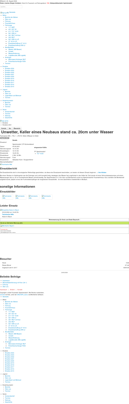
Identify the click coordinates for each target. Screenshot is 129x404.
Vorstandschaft (10, 112)
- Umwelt (10, 51)
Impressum (6, 281)
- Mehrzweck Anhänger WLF (17, 59)
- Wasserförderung (13, 53)
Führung (7, 21)
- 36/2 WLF (11, 37)
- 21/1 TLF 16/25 (13, 31)
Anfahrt (12, 290)
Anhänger (8, 57)
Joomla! (2, 295)
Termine (7, 63)
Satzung (7, 116)
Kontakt (19, 290)
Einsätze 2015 (9, 86)
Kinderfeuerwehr (8, 100)
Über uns (8, 19)
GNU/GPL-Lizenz (22, 295)
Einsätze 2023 (9, 70)
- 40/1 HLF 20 (12, 29)
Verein (5, 110)
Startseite (12, 12)
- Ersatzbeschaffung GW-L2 (16, 45)
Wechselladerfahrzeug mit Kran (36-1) (15, 283)
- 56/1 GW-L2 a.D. (13, 39)
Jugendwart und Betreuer (13, 95)
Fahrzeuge (8, 25)
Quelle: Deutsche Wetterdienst (6, 230)
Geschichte (8, 118)
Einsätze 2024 (9, 68)
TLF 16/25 (40, 154)
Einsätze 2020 (9, 76)
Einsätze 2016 (9, 84)
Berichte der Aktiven (11, 17)
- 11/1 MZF (11, 27)
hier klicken (102, 172)
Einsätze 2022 (9, 72)
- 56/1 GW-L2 (12, 33)
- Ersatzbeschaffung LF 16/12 (17, 43)
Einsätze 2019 (9, 78)
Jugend (5, 89)
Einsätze (5, 66)
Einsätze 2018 (9, 80)
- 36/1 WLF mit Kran (14, 35)
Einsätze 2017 (9, 82)
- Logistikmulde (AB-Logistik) (17, 55)
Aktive (4, 15)
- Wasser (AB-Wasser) (15, 49)
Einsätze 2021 (9, 74)
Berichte (7, 91)
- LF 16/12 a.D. (12, 41)
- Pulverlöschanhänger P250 (17, 61)
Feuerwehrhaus (10, 23)
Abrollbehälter (9, 47)
